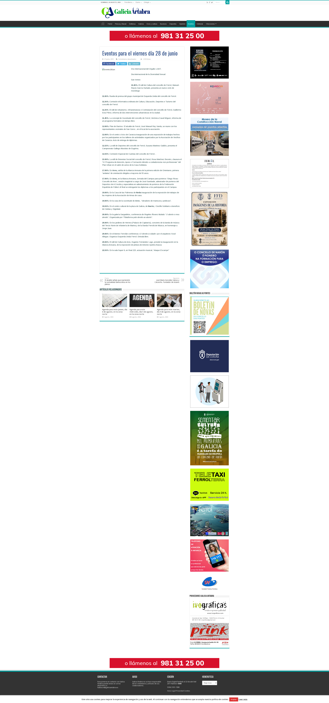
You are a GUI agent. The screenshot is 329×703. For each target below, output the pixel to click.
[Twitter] (212, 2)
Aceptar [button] (234, 699)
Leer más (243, 699)
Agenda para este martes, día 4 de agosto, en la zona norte (168, 311)
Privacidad (180, 691)
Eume (138, 2)
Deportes (173, 24)
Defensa (132, 24)
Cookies (187, 691)
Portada (103, 23)
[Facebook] (209, 2)
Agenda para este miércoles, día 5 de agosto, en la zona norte (141, 311)
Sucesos (163, 24)
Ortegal (146, 2)
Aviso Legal (171, 691)
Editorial (200, 24)
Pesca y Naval (120, 24)
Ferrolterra (128, 2)
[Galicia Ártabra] (126, 12)
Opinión (182, 24)
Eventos (191, 24)
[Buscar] (227, 2)
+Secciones (210, 24)
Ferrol (110, 24)
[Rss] (207, 2)
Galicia (141, 24)
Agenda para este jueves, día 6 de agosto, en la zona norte (114, 311)
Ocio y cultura (152, 24)
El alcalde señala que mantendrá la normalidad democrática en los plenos (117, 281)
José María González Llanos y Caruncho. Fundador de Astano (167, 280)
